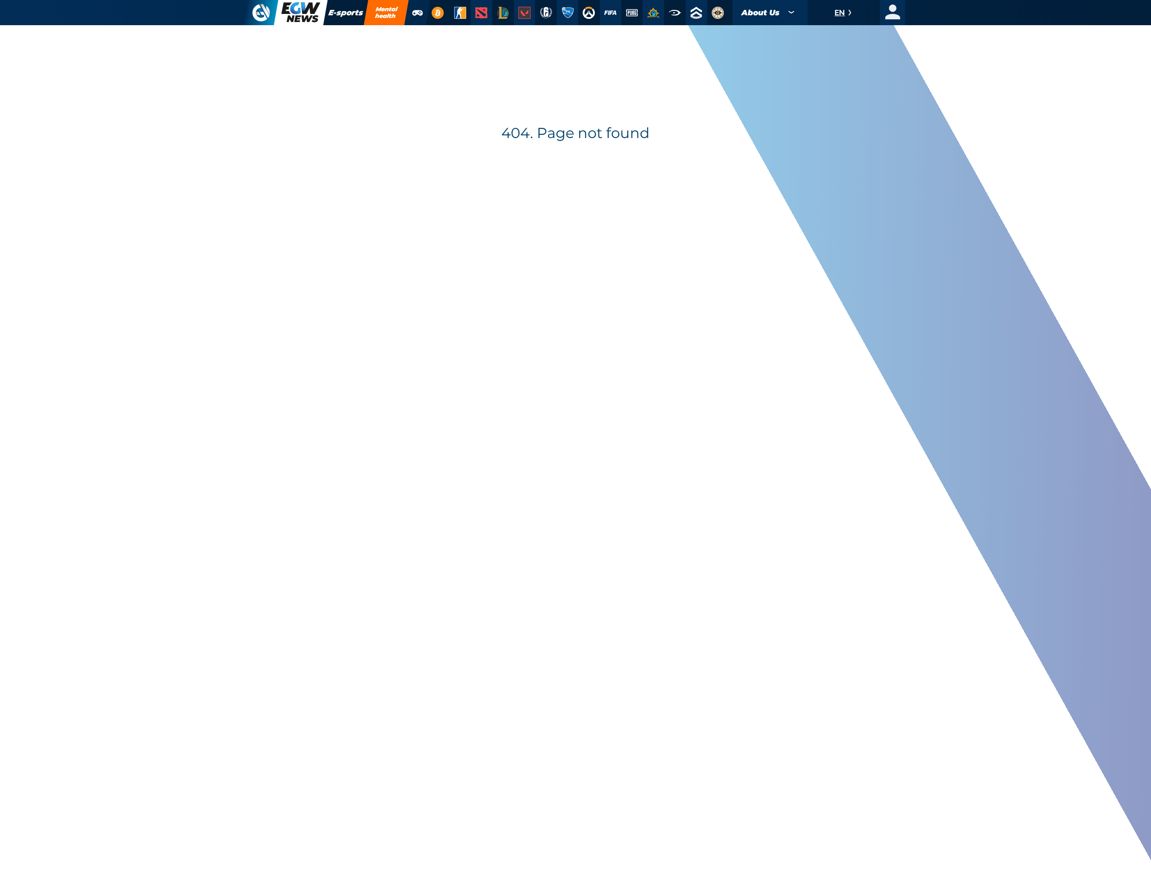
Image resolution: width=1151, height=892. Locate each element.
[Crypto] (437, 12)
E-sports (346, 12)
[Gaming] (417, 12)
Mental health (386, 12)
